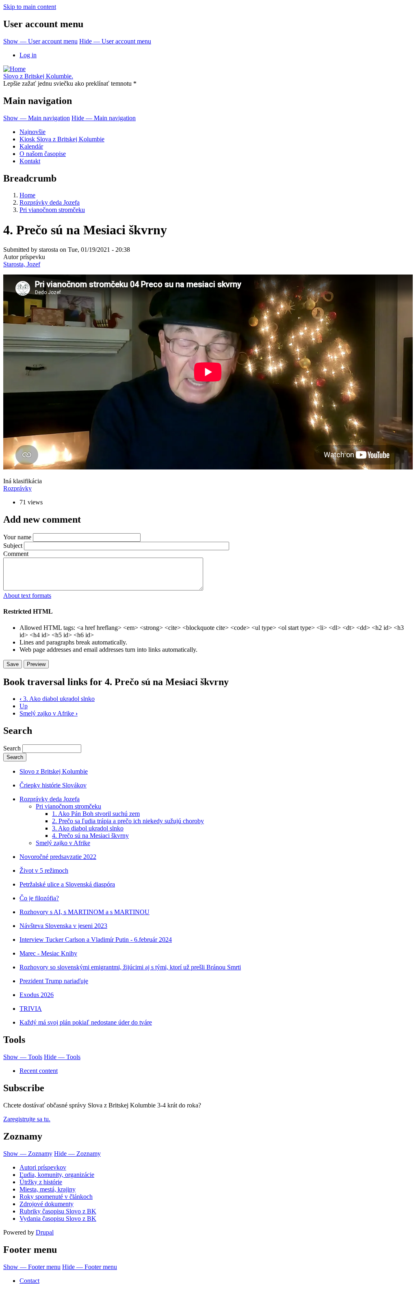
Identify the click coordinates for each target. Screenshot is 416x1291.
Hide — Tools (62, 1056)
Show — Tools (22, 1056)
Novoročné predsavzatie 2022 (58, 856)
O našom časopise (43, 153)
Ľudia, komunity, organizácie (57, 1174)
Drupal (45, 1232)
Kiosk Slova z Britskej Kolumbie (62, 139)
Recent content (39, 1070)
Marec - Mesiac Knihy (48, 953)
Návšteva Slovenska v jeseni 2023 (63, 925)
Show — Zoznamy (27, 1153)
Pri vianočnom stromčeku (52, 209)
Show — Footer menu (32, 1266)
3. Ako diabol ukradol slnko (57, 698)
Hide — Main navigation (104, 118)
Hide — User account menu (115, 41)
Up (24, 706)
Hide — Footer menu (89, 1266)
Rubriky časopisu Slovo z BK (58, 1211)
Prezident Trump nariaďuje (54, 980)
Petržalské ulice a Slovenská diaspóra (67, 884)
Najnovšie (33, 131)
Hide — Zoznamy (77, 1153)
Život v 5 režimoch (44, 870)
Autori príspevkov (43, 1167)
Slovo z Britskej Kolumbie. (38, 76)
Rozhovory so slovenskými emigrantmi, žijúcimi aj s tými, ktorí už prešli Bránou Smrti (130, 967)
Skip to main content (29, 6)
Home (27, 195)
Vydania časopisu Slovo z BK (58, 1218)
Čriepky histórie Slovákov (53, 785)
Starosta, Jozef (21, 264)
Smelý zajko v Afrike (49, 713)
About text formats (27, 595)
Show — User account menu (40, 41)
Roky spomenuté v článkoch (56, 1196)
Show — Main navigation (36, 118)
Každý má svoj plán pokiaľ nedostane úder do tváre (86, 1022)
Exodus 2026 (37, 994)
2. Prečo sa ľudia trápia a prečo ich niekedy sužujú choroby (128, 820)
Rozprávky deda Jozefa (50, 202)
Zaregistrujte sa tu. (26, 1119)
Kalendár (31, 146)
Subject (12, 545)
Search (12, 748)
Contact (29, 1280)
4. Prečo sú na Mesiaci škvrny (90, 835)
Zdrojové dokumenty (47, 1203)
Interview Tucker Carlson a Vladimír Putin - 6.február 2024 (96, 939)
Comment (15, 553)
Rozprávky (17, 488)
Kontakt (30, 161)
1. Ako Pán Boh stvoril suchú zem (96, 813)
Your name (17, 537)
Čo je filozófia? (39, 898)
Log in (28, 55)
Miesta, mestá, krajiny (48, 1189)
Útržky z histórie (41, 1182)
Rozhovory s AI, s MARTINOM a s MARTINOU (85, 911)
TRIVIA (31, 1008)
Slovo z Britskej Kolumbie (54, 771)
